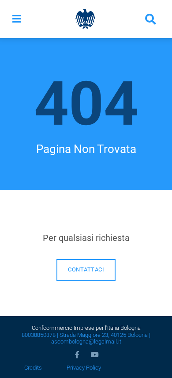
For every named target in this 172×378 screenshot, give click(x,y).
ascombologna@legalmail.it (86, 341)
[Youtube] (94, 354)
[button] (16, 19)
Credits (33, 367)
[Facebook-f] (77, 354)
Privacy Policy (84, 367)
